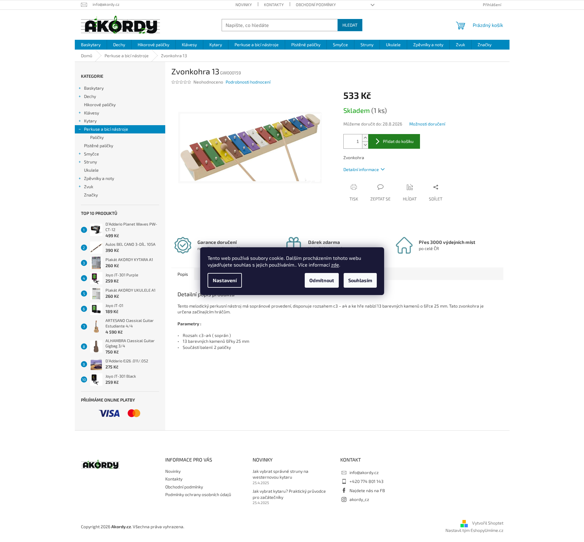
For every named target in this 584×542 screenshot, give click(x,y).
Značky (91, 194)
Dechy (90, 96)
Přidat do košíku (398, 141)
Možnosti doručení (427, 123)
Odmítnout (321, 280)
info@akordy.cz (364, 472)
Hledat (349, 25)
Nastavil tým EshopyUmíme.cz (474, 530)
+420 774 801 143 (366, 481)
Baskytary (94, 88)
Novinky (243, 4)
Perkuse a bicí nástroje (106, 129)
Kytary (90, 120)
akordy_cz (359, 499)
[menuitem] (91, 45)
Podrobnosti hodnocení (248, 81)
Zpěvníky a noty (99, 178)
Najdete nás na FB (367, 490)
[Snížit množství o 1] (365, 144)
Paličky (97, 137)
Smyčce (91, 153)
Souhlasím (360, 280)
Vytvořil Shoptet (487, 522)
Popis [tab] (182, 274)
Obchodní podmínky (316, 4)
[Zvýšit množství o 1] (365, 137)
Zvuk (88, 186)
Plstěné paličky (98, 145)
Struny (90, 161)
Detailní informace (361, 169)
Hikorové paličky (100, 104)
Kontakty (274, 4)
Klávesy (91, 112)
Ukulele (91, 170)
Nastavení (225, 280)
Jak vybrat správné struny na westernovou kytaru (280, 474)
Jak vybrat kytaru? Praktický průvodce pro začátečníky (289, 493)
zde (335, 264)
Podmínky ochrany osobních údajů (198, 494)
